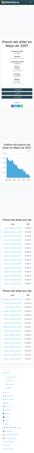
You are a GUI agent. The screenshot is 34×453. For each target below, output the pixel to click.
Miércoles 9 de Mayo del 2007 (12, 327)
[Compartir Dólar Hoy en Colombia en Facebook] (12, 106)
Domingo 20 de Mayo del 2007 (12, 272)
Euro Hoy (7, 392)
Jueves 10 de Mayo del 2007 (13, 323)
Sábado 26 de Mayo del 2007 (12, 248)
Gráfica (10, 387)
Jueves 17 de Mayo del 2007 (13, 283)
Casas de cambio (9, 399)
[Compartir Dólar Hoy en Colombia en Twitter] (15, 106)
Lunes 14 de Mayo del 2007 (12, 307)
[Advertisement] (17, 22)
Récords (10, 380)
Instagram (7, 417)
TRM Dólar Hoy (8, 431)
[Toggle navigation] (30, 2)
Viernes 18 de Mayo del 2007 (13, 280)
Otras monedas (8, 395)
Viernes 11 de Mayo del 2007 (13, 319)
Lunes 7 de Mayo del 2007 (12, 335)
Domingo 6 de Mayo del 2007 (12, 339)
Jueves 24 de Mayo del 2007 (13, 256)
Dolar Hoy (7, 372)
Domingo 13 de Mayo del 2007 (12, 311)
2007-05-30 (17, 71)
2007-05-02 (17, 83)
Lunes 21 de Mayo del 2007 (12, 268)
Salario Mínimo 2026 (9, 438)
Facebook (7, 413)
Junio (18, 97)
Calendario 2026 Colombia (11, 434)
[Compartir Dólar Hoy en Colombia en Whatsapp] (21, 106)
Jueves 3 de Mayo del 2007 (12, 351)
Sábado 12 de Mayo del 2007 (12, 315)
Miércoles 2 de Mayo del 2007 (12, 355)
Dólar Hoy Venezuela (8, 441)
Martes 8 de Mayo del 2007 (12, 331)
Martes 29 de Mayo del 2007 (13, 236)
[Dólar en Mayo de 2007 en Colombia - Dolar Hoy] (10, 2)
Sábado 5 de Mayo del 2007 (12, 343)
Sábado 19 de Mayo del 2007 (12, 276)
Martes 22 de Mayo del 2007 (13, 264)
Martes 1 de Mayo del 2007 (12, 359)
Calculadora (11, 384)
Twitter (6, 420)
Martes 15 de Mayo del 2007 (13, 303)
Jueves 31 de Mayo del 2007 (13, 228)
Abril (17, 90)
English (19, 427)
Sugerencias (7, 410)
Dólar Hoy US (6, 445)
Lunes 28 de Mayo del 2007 (12, 240)
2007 (18, 93)
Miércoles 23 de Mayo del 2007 (13, 260)
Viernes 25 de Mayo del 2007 (12, 252)
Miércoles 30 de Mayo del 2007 (13, 232)
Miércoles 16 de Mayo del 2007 (12, 299)
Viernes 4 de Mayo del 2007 (12, 347)
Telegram (5, 424)
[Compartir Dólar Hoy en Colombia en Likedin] (18, 106)
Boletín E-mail (8, 406)
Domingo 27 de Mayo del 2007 (12, 244)
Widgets (6, 403)
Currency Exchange (8, 448)
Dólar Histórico (12, 377)
